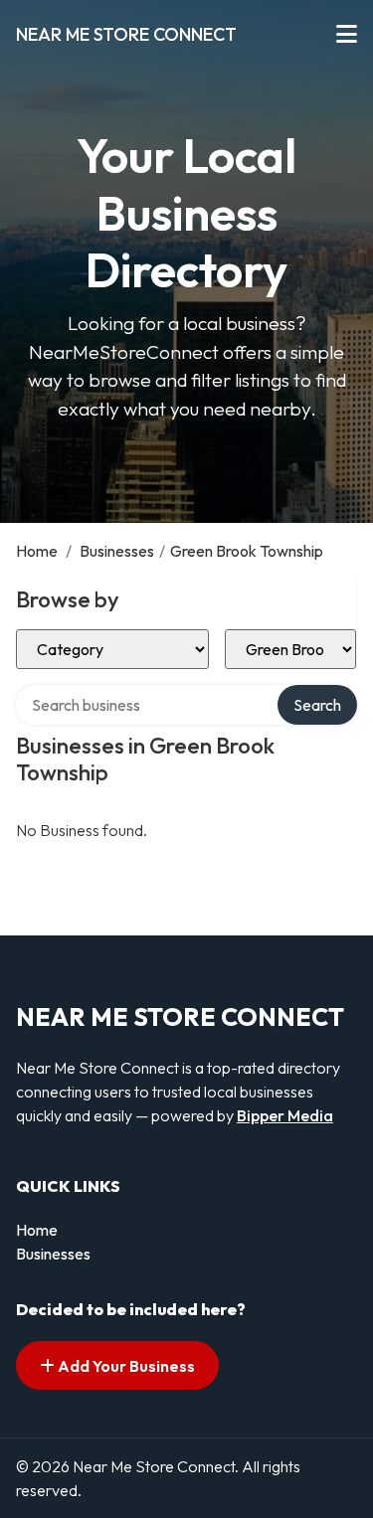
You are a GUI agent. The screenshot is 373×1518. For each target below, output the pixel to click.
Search (317, 705)
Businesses (117, 551)
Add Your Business (125, 1366)
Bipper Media (285, 1115)
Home (37, 551)
